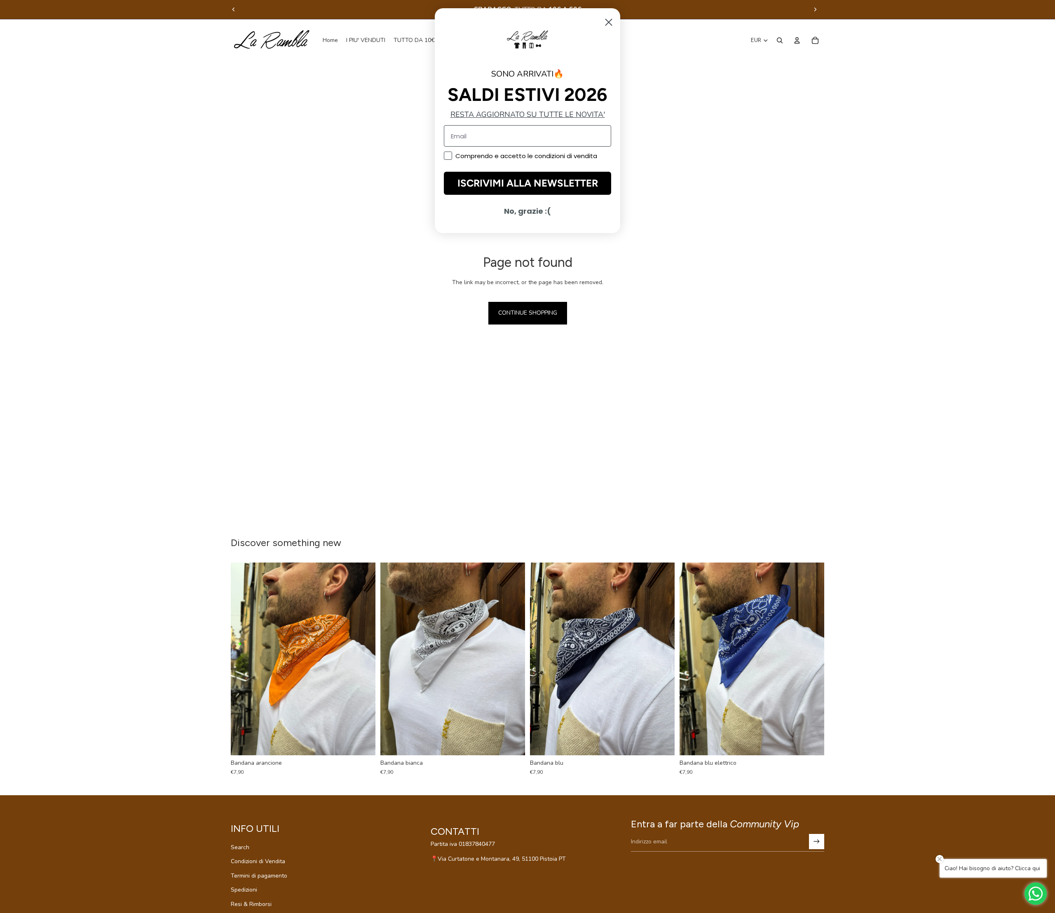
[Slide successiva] (815, 9)
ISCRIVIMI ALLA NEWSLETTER (527, 183)
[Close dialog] (609, 22)
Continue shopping (527, 313)
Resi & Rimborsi (251, 904)
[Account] (797, 40)
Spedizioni (244, 890)
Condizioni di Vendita (258, 861)
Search (240, 847)
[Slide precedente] (234, 9)
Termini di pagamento (259, 876)
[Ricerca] (780, 40)
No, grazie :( (527, 211)
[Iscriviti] (816, 841)
